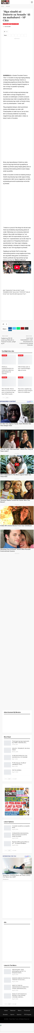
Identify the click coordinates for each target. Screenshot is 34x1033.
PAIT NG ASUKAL (16, 770)
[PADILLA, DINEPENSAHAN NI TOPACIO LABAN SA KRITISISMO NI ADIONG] (9, 359)
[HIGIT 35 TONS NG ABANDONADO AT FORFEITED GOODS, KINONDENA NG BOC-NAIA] (7, 987)
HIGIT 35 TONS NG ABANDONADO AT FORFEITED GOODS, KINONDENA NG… (20, 987)
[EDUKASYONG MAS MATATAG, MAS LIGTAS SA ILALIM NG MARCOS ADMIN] (7, 835)
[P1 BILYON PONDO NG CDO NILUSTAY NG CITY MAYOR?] (7, 757)
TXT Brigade (27, 1014)
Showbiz (5, 1014)
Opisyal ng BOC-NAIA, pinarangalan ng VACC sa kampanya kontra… (19, 971)
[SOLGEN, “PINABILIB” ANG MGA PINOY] (7, 750)
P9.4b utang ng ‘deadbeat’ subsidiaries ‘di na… (19, 763)
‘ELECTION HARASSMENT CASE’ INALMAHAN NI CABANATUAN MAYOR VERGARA (26, 341)
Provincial (27, 1010)
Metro (19, 1010)
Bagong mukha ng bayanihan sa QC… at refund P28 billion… (20, 842)
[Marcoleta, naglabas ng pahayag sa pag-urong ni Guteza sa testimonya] (25, 381)
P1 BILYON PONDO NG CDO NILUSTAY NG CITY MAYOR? (19, 756)
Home (6, 1010)
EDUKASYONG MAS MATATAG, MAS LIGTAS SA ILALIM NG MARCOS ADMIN (20, 835)
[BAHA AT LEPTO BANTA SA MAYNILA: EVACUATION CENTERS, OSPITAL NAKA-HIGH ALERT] (7, 996)
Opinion (19, 1014)
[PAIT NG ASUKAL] (7, 772)
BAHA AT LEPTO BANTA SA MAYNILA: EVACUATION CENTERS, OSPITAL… (19, 995)
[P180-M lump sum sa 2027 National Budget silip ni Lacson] (25, 359)
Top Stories (15, 23)
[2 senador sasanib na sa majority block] (7, 828)
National (5, 23)
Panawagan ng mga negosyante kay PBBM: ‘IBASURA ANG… (20, 741)
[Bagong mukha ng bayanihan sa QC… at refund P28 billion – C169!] (7, 843)
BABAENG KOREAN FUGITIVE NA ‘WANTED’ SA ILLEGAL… (21, 978)
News (10, 23)
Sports (12, 1014)
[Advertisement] (17, 56)
